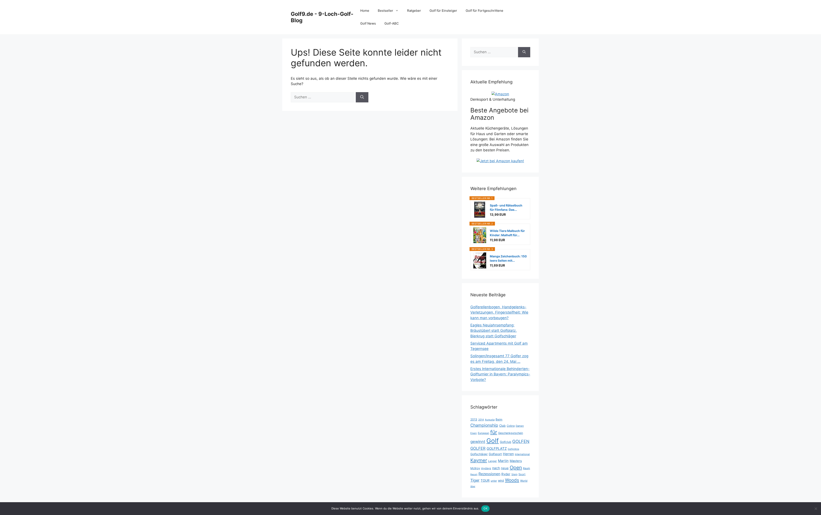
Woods (512, 480)
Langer (492, 461)
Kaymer (478, 460)
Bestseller (385, 11)
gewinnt (477, 441)
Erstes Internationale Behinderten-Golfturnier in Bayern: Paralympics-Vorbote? (500, 374)
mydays (486, 468)
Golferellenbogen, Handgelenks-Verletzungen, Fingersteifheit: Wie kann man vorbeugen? (499, 312)
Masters (516, 461)
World (523, 480)
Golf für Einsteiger (443, 11)
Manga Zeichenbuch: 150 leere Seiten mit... (508, 258)
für (493, 432)
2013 (473, 419)
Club (502, 425)
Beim (499, 419)
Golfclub (505, 442)
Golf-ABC (391, 23)
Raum (526, 468)
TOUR (485, 480)
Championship (484, 425)
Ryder (505, 474)
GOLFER (478, 448)
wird (501, 480)
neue (505, 468)
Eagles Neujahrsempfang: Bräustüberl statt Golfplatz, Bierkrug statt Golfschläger (493, 330)
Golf (492, 440)
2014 (481, 419)
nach (496, 468)
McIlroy (475, 468)
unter (494, 480)
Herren (508, 454)
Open (516, 468)
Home (364, 11)
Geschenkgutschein (510, 433)
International (522, 454)
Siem (514, 474)
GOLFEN (520, 441)
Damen (520, 425)
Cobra (511, 425)
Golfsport (495, 454)
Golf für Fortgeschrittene (484, 11)
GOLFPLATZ (497, 448)
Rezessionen (489, 474)
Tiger (475, 480)
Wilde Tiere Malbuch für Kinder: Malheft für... (507, 233)
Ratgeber (414, 11)
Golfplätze (513, 449)
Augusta (490, 419)
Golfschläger (479, 454)
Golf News (368, 23)
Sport (522, 474)
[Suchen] (362, 97)
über (472, 486)
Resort (473, 474)
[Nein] (816, 508)
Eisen (473, 433)
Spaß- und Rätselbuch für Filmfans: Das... (506, 207)
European (483, 433)
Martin (503, 461)
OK (485, 508)
